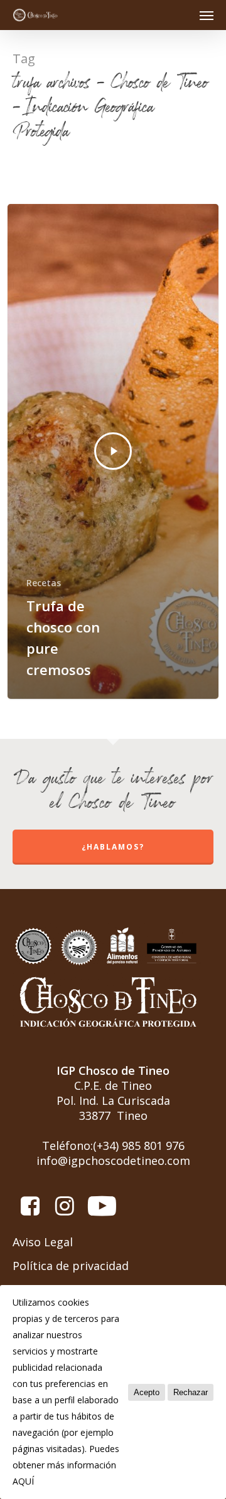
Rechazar (190, 1392)
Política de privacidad (71, 1265)
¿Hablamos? (113, 846)
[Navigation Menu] (206, 15)
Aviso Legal (43, 1241)
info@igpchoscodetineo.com (113, 1160)
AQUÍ (23, 1481)
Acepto (146, 1392)
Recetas (43, 583)
